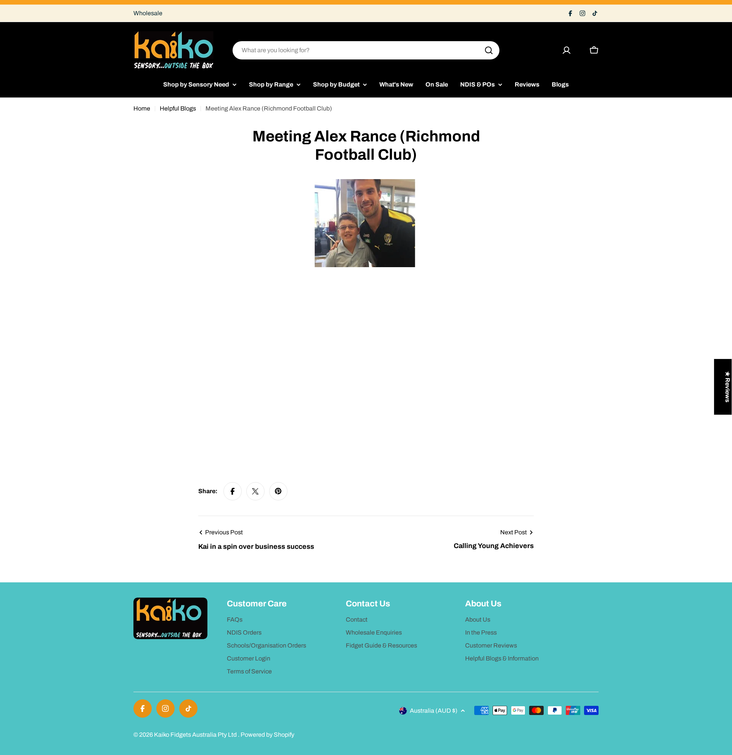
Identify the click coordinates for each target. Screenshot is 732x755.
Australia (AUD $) (434, 710)
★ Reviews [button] (727, 386)
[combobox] (366, 50)
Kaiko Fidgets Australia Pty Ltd (196, 734)
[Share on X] (255, 491)
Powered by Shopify (267, 734)
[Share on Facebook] (232, 491)
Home (141, 108)
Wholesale (147, 13)
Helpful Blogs (178, 108)
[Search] (488, 50)
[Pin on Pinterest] (278, 491)
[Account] (566, 50)
